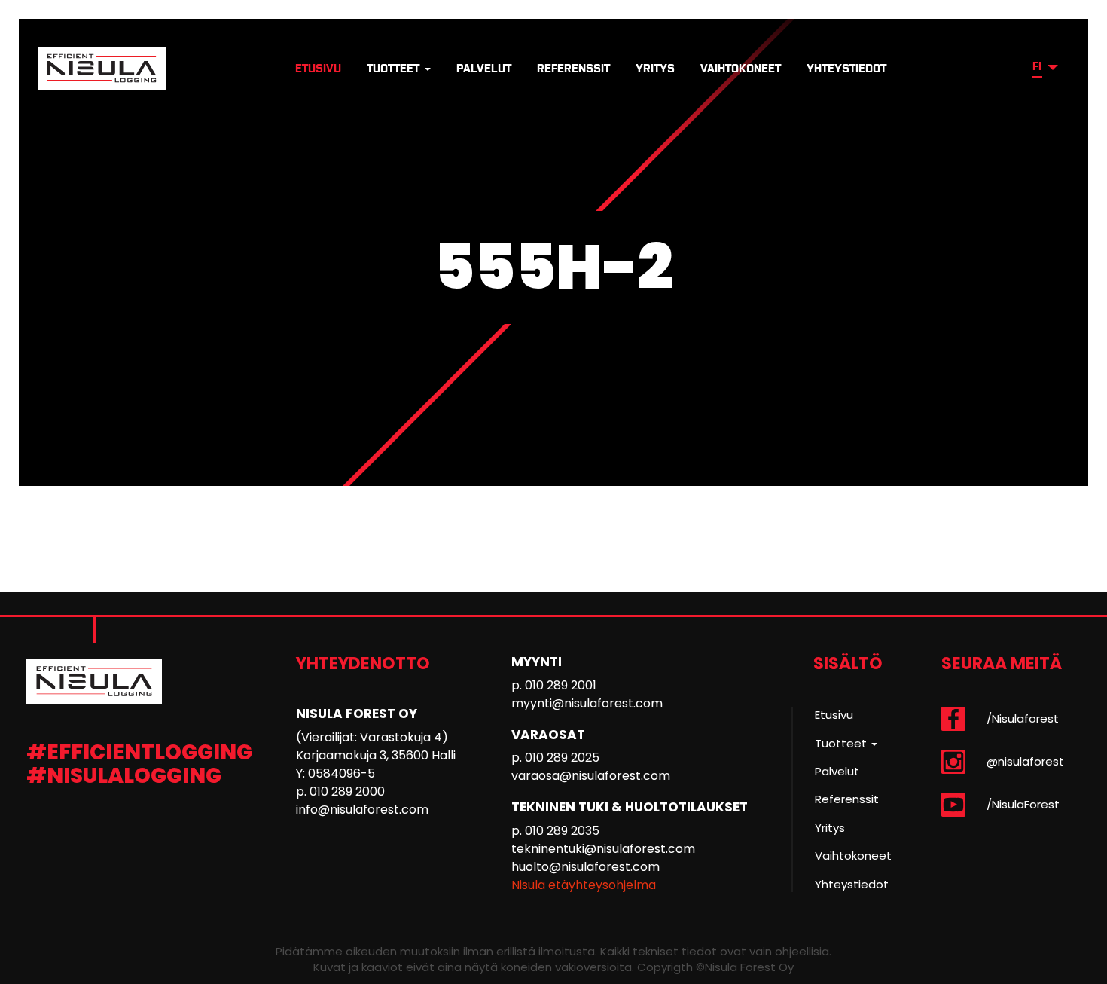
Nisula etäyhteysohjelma (583, 885)
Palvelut (483, 68)
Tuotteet (395, 68)
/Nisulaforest (1023, 718)
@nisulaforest (1025, 761)
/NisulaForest (1023, 804)
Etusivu (318, 68)
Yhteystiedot (846, 68)
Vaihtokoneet (740, 68)
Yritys (655, 68)
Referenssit (573, 68)
